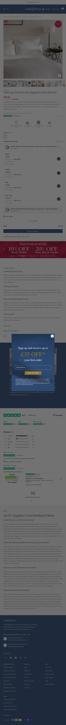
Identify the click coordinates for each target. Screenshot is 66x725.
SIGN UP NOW (33, 373)
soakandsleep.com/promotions (26, 384)
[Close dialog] (52, 336)
